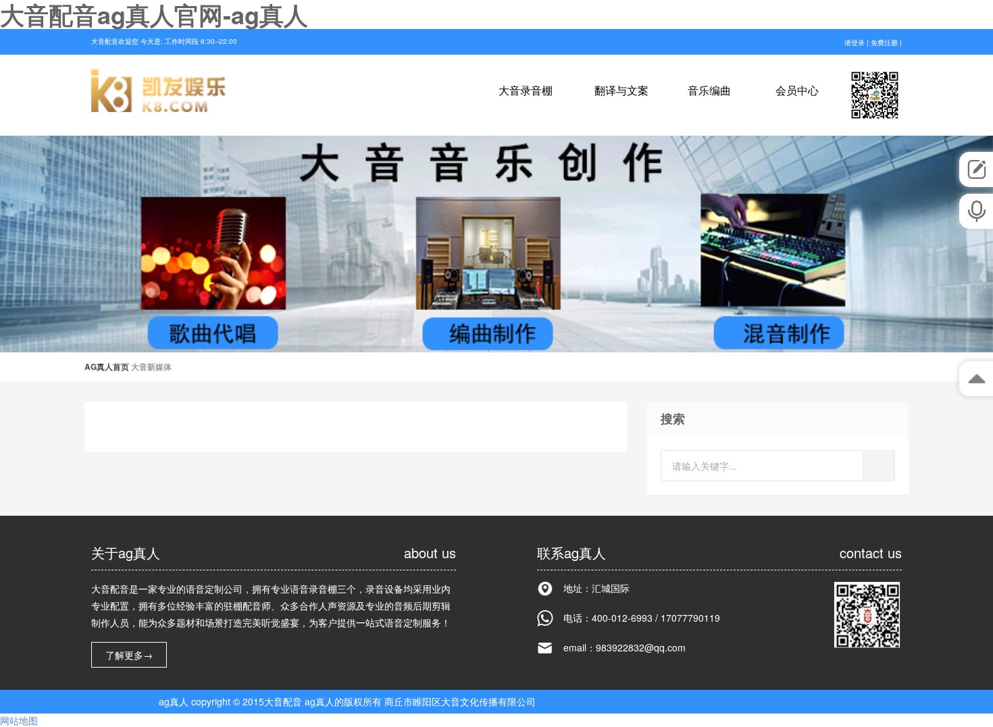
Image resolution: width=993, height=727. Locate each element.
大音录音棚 (527, 91)
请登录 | (857, 42)
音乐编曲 (709, 91)
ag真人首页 (106, 366)
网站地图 (19, 720)
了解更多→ (129, 655)
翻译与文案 (621, 91)
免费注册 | (886, 42)
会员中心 (797, 91)
